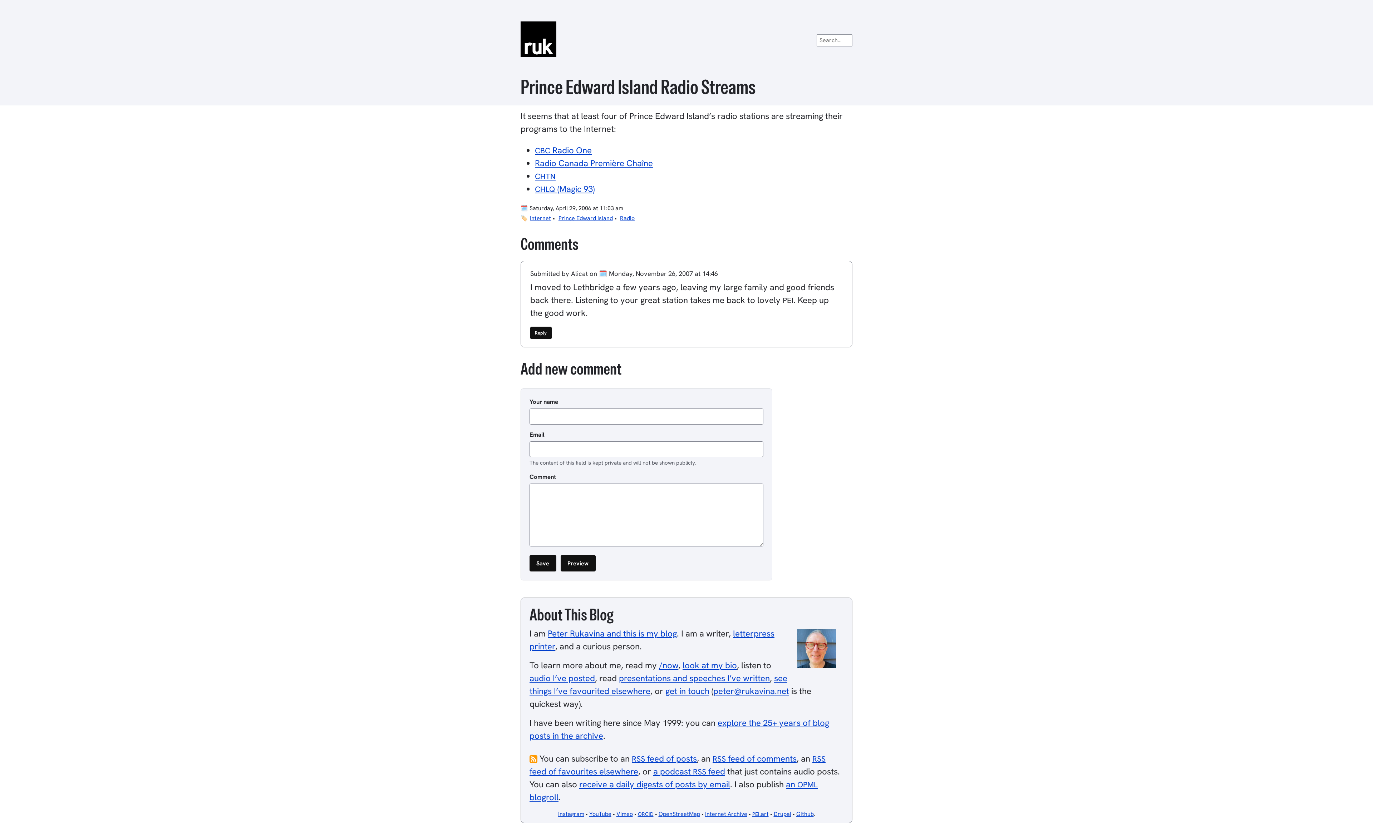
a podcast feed (689, 771)
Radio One (563, 150)
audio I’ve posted (562, 678)
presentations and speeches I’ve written (694, 678)
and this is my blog (612, 633)
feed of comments (755, 758)
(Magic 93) (565, 188)
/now (668, 665)
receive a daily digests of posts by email (654, 784)
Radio (627, 218)
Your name (544, 402)
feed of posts (664, 758)
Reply (541, 333)
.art (760, 814)
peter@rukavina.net (751, 691)
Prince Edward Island (585, 218)
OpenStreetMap (679, 814)
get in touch (687, 691)
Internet (540, 218)
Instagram (571, 814)
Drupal (782, 814)
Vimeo (624, 814)
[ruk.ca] (686, 39)
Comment (543, 477)
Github (805, 814)
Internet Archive (726, 814)
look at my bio (710, 665)
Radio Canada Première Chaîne (594, 163)
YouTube (600, 814)
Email (537, 435)
